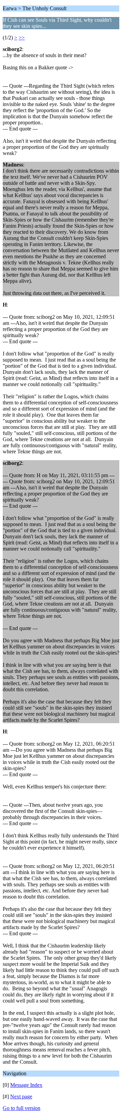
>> (22, 37)
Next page (21, 1096)
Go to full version (21, 1108)
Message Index (26, 1085)
